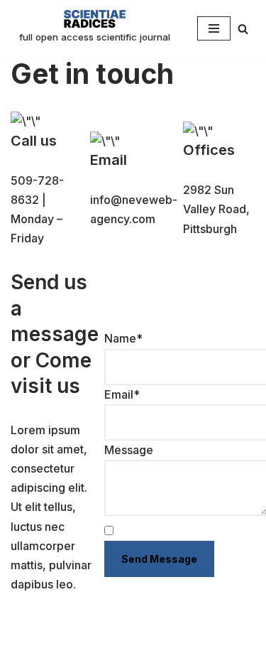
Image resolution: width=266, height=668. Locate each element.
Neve (25, 652)
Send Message (159, 559)
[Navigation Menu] (214, 28)
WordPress (147, 652)
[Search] (243, 28)
